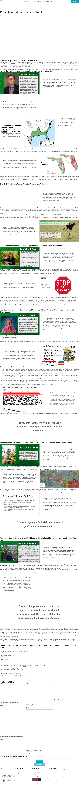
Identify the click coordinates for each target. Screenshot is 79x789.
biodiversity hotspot (65, 122)
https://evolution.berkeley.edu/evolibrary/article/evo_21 (12, 673)
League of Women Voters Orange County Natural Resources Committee (15, 651)
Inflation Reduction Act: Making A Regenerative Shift (11, 736)
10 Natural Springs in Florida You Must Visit (9, 702)
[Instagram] (39, 779)
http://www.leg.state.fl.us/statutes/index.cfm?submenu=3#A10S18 (14, 666)
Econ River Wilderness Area (64, 256)
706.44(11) (9, 584)
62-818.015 (15, 584)
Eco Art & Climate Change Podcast (34, 750)
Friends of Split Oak (51, 452)
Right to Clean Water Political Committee (9, 654)
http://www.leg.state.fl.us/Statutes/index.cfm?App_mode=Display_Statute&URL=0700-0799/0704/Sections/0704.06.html (24, 670)
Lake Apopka (22, 214)
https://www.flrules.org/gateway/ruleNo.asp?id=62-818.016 (12, 669)
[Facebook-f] (33, 779)
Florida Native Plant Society (68, 451)
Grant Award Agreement (17, 468)
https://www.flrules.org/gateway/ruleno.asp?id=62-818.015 (12, 668)
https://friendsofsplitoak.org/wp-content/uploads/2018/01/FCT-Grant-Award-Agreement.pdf (18, 672)
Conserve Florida (16, 103)
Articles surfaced (34, 633)
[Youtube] (36, 779)
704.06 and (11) (18, 378)
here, (53, 341)
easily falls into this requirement (19, 148)
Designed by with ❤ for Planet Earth (47, 788)
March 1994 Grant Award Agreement (15, 369)
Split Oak (61, 452)
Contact (52, 1)
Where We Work (41, 1)
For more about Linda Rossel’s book (8, 660)
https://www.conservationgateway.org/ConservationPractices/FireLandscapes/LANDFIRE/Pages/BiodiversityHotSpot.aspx (24, 665)
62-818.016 (14, 586)
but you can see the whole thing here (22, 582)
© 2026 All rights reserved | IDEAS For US (9, 788)
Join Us (47, 1)
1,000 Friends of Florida (63, 150)
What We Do (34, 1)
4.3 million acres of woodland (29, 150)
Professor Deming (5, 659)
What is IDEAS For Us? (31, 704)
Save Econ (13, 273)
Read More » (2, 705)
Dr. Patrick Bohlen (5, 658)
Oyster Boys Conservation (58, 699)
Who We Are (27, 1)
